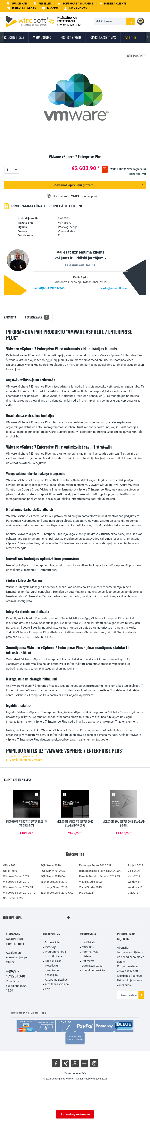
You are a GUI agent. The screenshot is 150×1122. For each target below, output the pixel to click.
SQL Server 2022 (13, 898)
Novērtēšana (36, 317)
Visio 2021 (134, 870)
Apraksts (10, 317)
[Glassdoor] (75, 1063)
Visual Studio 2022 (90, 881)
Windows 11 (135, 881)
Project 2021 (87, 892)
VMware (133, 892)
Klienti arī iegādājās (17, 780)
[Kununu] (84, 1063)
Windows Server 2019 (16, 881)
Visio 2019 (134, 876)
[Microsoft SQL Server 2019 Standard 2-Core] (123, 804)
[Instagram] (94, 1063)
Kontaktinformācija (93, 970)
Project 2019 (135, 865)
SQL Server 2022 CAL (53, 870)
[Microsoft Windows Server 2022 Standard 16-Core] (75, 804)
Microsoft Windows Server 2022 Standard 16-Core (74, 823)
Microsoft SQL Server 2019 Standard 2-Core (124, 823)
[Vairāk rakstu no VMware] (136, 56)
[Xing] (65, 1063)
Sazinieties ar (53, 960)
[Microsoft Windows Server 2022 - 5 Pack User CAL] (26, 804)
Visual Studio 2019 (90, 887)
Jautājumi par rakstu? (23, 756)
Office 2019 (10, 870)
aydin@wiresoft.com (114, 288)
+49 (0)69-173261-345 (49, 288)
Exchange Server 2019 (54, 881)
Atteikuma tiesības (56, 979)
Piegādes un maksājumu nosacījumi (52, 970)
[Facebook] (56, 1063)
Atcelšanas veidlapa (57, 984)
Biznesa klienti (53, 942)
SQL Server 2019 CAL (53, 876)
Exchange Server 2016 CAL (95, 865)
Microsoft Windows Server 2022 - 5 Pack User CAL (26, 823)
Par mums (88, 960)
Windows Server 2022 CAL (19, 887)
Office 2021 (10, 865)
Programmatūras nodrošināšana (55, 954)
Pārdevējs (50, 947)
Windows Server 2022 (16, 876)
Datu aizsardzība (92, 965)
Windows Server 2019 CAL (19, 892)
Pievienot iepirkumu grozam (73, 185)
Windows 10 (135, 887)
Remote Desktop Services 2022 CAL (100, 870)
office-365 (88, 947)
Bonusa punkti (90, 196)
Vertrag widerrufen (77, 1114)
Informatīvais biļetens (90, 954)
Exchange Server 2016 (54, 887)
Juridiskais (88, 942)
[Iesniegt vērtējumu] (75, 161)
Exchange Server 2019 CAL (57, 892)
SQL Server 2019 (51, 865)
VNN (48, 988)
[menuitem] (21, 8)
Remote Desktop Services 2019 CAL (100, 876)
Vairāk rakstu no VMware (25, 760)
